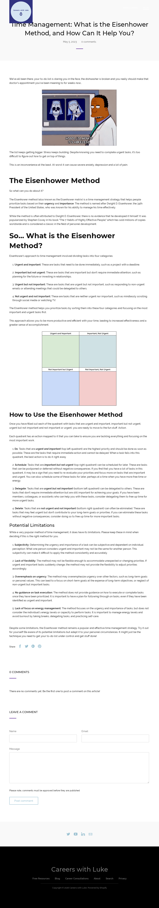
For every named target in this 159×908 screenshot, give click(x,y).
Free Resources (41, 878)
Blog (146, 8)
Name (12, 731)
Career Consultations (77, 878)
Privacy (123, 878)
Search (109, 878)
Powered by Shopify (97, 888)
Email (85, 731)
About (97, 878)
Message (14, 748)
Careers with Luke (79, 869)
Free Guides (130, 8)
